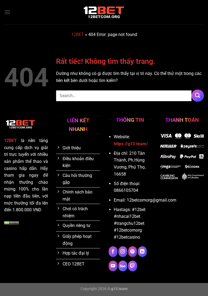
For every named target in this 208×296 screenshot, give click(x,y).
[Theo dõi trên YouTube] (113, 266)
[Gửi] (197, 96)
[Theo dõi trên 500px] (122, 266)
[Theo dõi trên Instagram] (122, 251)
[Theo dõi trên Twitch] (132, 266)
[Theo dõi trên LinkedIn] (142, 251)
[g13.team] (104, 12)
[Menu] (7, 12)
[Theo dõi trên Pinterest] (132, 251)
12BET (77, 34)
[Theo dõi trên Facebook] (113, 251)
